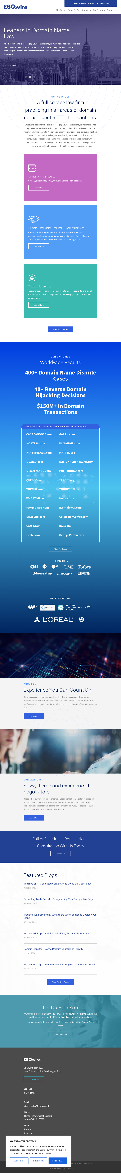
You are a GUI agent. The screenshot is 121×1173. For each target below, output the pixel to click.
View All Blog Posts (60, 978)
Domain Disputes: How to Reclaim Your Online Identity (53, 945)
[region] (38, 1151)
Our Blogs (86, 10)
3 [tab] (34, 73)
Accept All (57, 1160)
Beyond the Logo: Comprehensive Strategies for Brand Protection (60, 960)
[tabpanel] (60, 47)
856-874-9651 (105, 3)
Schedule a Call (60, 1031)
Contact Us (112, 10)
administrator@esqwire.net (36, 1102)
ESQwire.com (31, 1064)
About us (28, 1125)
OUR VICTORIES (15, 62)
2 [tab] (30, 73)
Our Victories (99, 10)
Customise (19, 1160)
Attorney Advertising (84, 1160)
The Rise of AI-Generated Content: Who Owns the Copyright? (57, 880)
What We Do (74, 10)
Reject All (38, 1160)
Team (26, 1133)
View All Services (60, 326)
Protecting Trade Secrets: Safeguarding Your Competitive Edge (58, 895)
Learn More (39, 184)
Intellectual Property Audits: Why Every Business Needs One (56, 929)
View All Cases (60, 545)
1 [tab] (25, 73)
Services (28, 1129)
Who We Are (61, 10)
